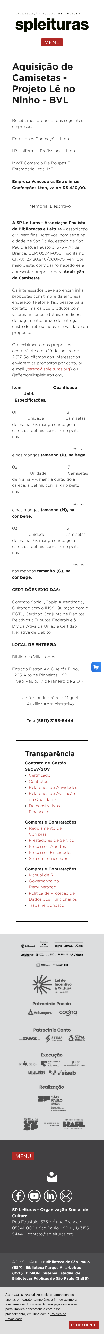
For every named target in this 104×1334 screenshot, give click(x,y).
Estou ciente (83, 1325)
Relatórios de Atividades (53, 787)
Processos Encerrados (50, 852)
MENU (52, 42)
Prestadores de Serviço (51, 840)
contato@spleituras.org (50, 1234)
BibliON (33, 1273)
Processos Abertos (47, 846)
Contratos (38, 781)
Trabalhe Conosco (46, 905)
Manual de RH (43, 875)
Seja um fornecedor (48, 858)
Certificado (39, 775)
